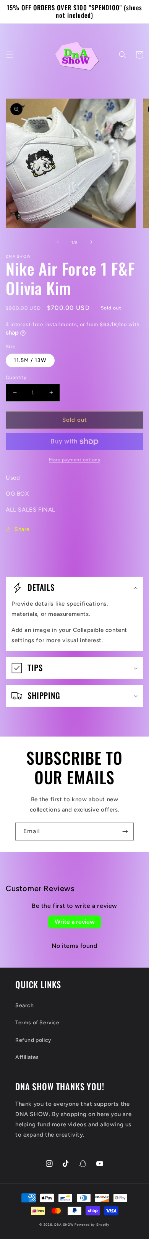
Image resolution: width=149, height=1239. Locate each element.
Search (24, 1005)
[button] (9, 54)
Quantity (16, 377)
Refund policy (33, 1040)
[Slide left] (57, 242)
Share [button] (22, 529)
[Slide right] (91, 242)
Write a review (75, 921)
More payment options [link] (74, 459)
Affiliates (27, 1057)
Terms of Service (37, 1022)
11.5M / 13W (30, 360)
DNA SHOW (64, 1224)
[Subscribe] (125, 831)
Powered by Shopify (92, 1224)
